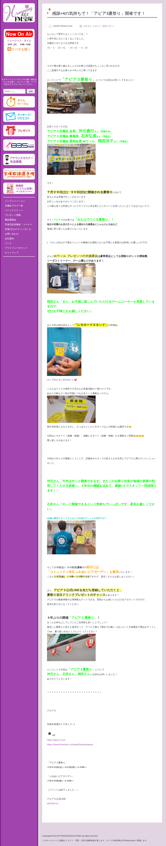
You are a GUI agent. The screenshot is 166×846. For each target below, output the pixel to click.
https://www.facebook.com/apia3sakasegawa (70, 744)
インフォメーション (15, 201)
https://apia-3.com (56, 740)
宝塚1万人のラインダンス (18, 229)
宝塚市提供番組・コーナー (18, 224)
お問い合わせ (11, 234)
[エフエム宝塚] (19, 25)
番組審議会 (10, 219)
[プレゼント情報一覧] (19, 135)
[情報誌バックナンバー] (19, 193)
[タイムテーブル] (19, 107)
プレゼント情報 (13, 215)
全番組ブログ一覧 (14, 205)
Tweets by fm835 (19, 260)
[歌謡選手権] (19, 179)
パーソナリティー (14, 210)
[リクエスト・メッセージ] (19, 121)
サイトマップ (11, 252)
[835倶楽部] (19, 150)
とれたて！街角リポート (103, 26)
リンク (8, 243)
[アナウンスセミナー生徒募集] (19, 164)
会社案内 (9, 238)
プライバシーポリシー (16, 248)
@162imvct (53, 803)
